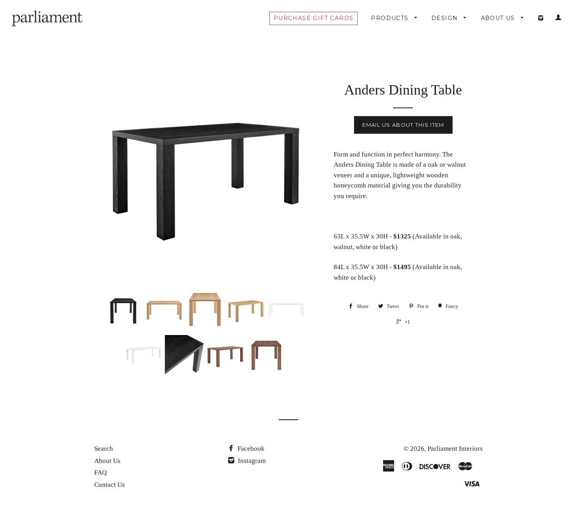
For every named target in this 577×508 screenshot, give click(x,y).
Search (103, 448)
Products (391, 18)
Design (445, 18)
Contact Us (109, 484)
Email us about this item (403, 125)
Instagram (251, 460)
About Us (499, 18)
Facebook (250, 448)
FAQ (100, 472)
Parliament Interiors (455, 448)
